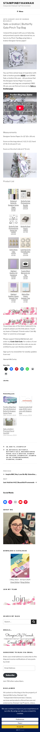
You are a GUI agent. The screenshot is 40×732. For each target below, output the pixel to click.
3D (7, 447)
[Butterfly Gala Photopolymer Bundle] (25, 199)
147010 (13, 276)
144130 (13, 253)
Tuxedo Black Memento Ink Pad (25, 273)
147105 (26, 300)
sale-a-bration (19, 453)
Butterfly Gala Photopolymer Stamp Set (13, 228)
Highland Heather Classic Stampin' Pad (13, 296)
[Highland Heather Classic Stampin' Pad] (13, 292)
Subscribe (10, 675)
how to (12, 447)
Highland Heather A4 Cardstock (13, 273)
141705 (26, 253)
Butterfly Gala (13, 451)
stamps (19, 459)
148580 (13, 232)
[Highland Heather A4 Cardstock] (13, 269)
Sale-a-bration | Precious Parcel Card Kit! (8, 431)
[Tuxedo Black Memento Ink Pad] (25, 269)
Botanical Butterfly (18, 450)
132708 (25, 276)
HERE (23, 75)
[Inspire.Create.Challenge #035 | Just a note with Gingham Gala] (26, 400)
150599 (25, 207)
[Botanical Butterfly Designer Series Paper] (13, 199)
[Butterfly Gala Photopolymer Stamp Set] (13, 224)
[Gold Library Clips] (13, 247)
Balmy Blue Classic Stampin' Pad (25, 296)
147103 (13, 300)
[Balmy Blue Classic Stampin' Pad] (25, 292)
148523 (25, 230)
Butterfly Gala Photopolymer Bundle (25, 203)
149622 (13, 209)
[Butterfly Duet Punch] (25, 224)
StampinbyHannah (18, 3)
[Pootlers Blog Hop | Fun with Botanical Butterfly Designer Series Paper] (10, 400)
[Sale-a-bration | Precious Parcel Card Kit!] (10, 422)
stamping (10, 459)
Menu (21, 11)
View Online (14, 582)
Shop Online (25, 582)
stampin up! (22, 455)
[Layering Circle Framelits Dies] (25, 247)
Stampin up (21, 447)
